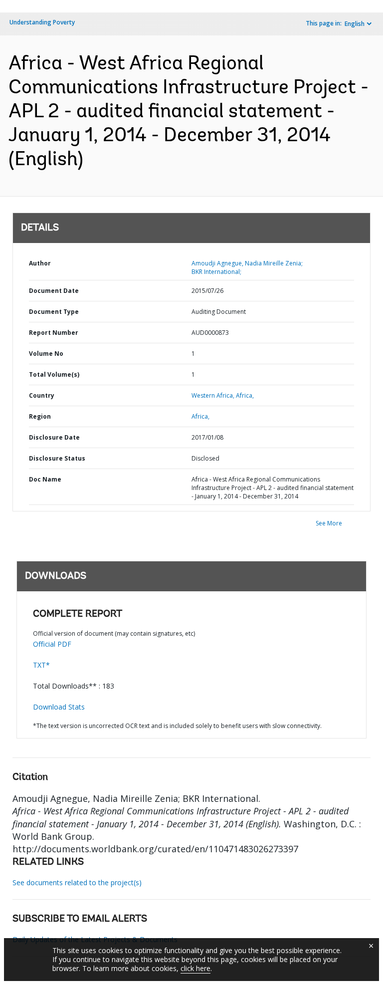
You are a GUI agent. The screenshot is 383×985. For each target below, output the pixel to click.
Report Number (53, 332)
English (355, 23)
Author (40, 263)
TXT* (41, 665)
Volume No (46, 353)
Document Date (54, 290)
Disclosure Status (57, 458)
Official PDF (52, 644)
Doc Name (45, 479)
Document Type (54, 311)
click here (195, 968)
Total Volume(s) (54, 374)
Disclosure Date (54, 437)
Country (41, 395)
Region (40, 416)
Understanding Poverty (42, 22)
